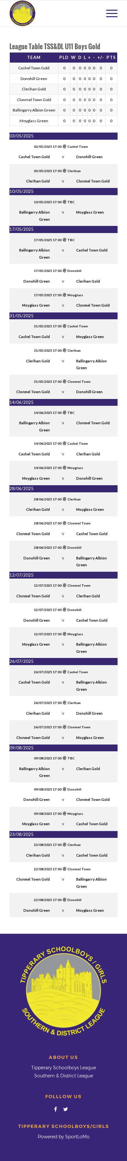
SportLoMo (77, 1137)
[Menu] (109, 13)
